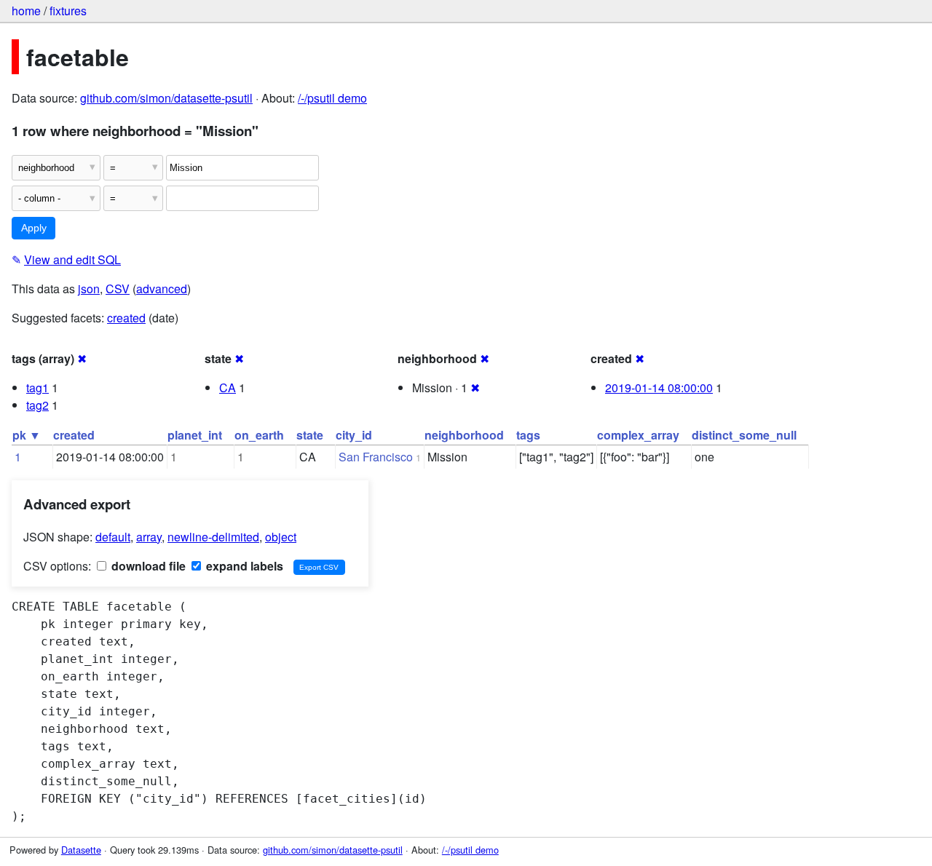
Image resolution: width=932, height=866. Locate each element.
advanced (161, 288)
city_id (354, 434)
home (26, 10)
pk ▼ (26, 434)
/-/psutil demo (332, 98)
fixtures (68, 10)
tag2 (37, 405)
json (89, 288)
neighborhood (464, 434)
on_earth (259, 434)
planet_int (194, 434)
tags (528, 434)
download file (147, 565)
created (126, 317)
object (280, 536)
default (112, 536)
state (309, 434)
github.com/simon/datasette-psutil (166, 98)
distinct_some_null (744, 434)
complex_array (638, 434)
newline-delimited (213, 536)
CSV (118, 288)
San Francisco (376, 456)
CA (227, 387)
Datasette (81, 850)
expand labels (243, 565)
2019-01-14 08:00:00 (659, 387)
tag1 (37, 387)
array (149, 536)
